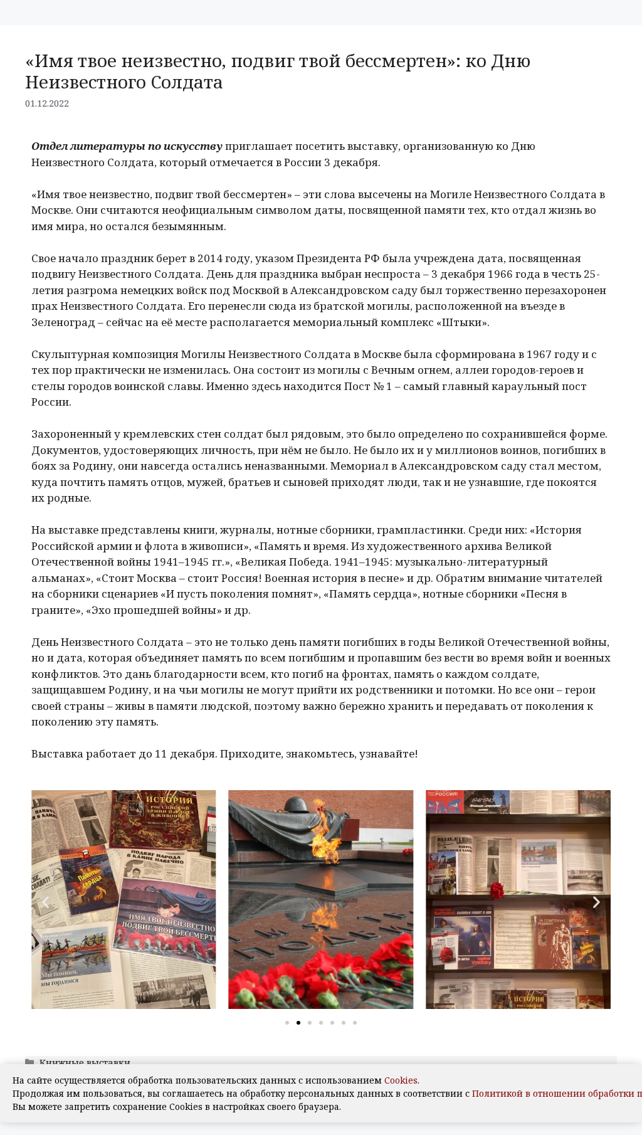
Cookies (401, 1080)
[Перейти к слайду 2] (298, 1023)
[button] (45, 901)
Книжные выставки (84, 1063)
